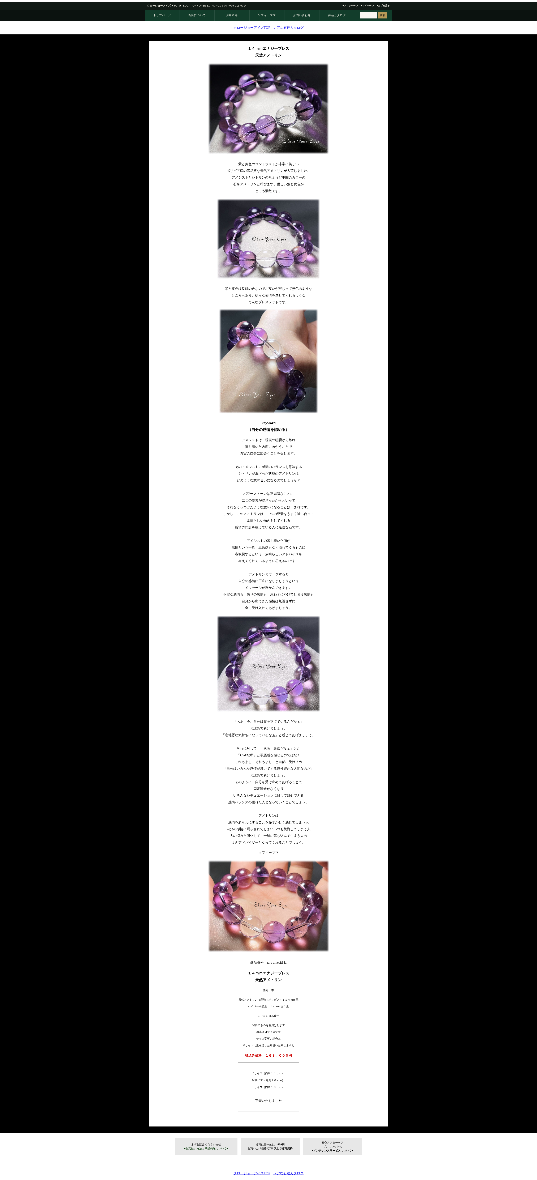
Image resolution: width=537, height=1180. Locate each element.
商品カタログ (337, 15)
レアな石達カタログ (288, 27)
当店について (197, 15)
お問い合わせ (302, 15)
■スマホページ (350, 5)
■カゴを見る (383, 5)
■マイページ (367, 5)
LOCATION (190, 5)
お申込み (232, 15)
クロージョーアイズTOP (251, 27)
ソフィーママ (267, 15)
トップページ (162, 15)
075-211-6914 (238, 5)
